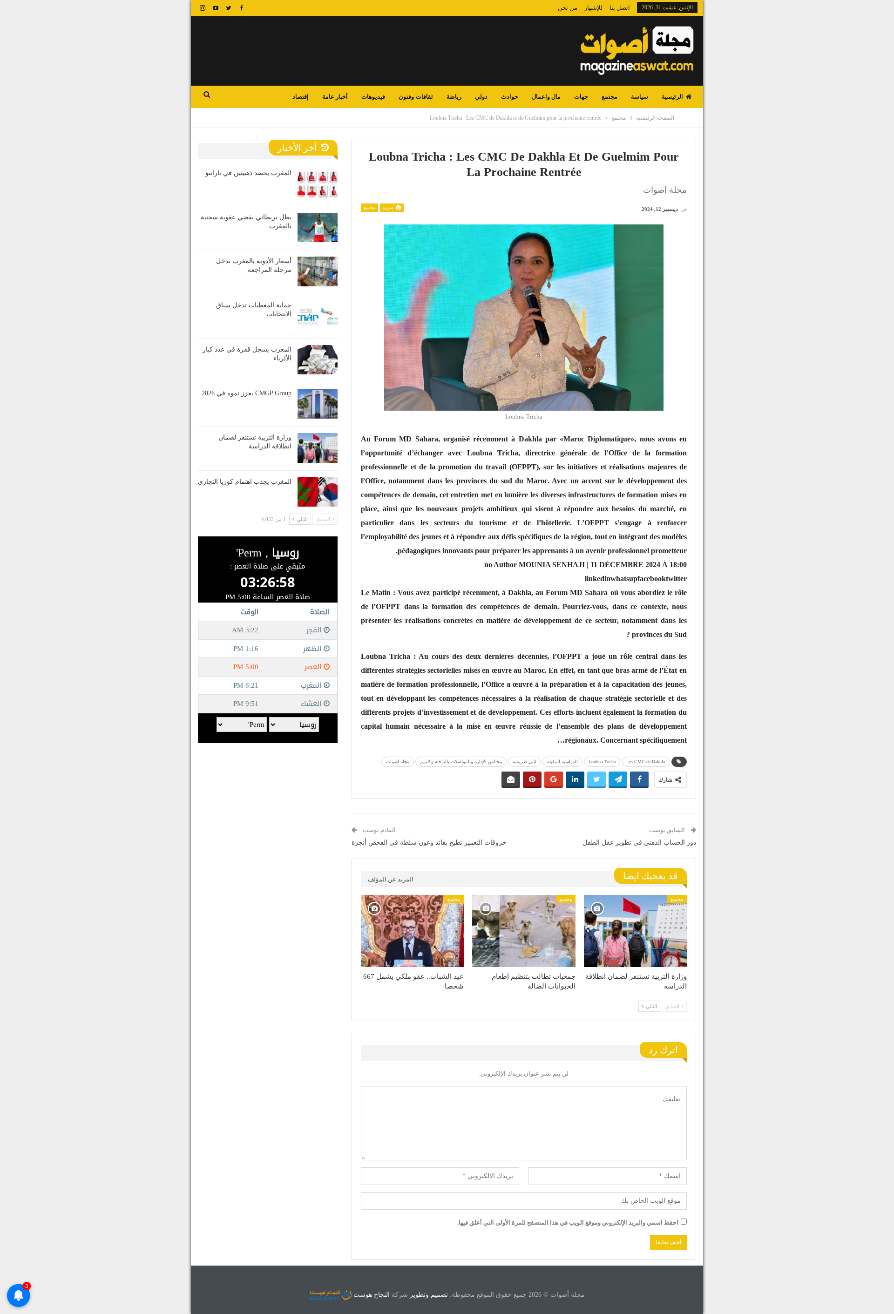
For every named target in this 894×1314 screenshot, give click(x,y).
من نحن (567, 7)
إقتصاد (300, 96)
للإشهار (593, 7)
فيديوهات (373, 96)
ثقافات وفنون (416, 96)
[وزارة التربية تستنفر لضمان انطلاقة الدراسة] (635, 931)
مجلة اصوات (397, 761)
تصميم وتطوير (429, 1294)
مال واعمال (546, 96)
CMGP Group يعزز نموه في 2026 (246, 393)
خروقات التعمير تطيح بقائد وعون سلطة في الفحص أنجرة (429, 842)
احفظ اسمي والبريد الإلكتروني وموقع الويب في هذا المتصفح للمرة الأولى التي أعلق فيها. (567, 1222)
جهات (581, 96)
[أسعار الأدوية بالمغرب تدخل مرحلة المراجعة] (318, 271)
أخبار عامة (335, 96)
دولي (481, 96)
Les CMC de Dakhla (645, 761)
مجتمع (609, 96)
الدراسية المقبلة (562, 761)
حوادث (509, 96)
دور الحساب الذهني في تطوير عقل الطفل (639, 842)
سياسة (639, 96)
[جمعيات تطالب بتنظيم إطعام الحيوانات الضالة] (523, 931)
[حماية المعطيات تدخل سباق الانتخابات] (318, 316)
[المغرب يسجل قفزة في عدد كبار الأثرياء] (318, 360)
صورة (389, 207)
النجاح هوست (371, 1294)
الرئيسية (672, 96)
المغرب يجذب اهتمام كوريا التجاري (244, 481)
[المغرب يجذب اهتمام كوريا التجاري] (318, 492)
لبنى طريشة (524, 761)
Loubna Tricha (602, 761)
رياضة (454, 96)
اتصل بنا (620, 7)
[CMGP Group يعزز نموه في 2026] (318, 404)
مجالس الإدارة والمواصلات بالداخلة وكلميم (461, 761)
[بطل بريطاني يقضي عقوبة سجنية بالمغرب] (318, 228)
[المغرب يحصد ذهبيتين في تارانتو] (318, 183)
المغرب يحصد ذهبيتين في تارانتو (248, 172)
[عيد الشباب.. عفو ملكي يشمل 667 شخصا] (412, 931)
